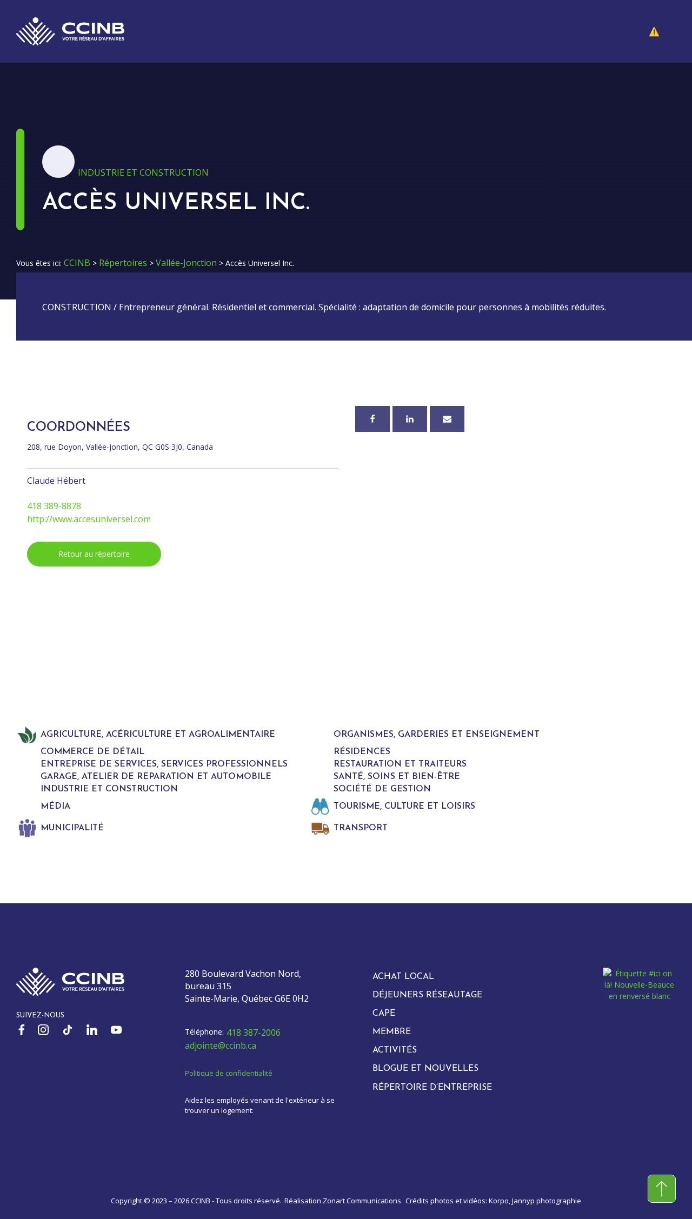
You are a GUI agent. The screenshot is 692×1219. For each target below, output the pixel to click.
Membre (391, 1032)
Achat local (403, 976)
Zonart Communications (362, 1200)
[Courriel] (447, 419)
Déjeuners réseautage (427, 995)
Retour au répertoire (94, 554)
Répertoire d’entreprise (432, 1087)
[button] (662, 31)
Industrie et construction (143, 172)
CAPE (383, 1013)
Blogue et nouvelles (425, 1068)
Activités (394, 1050)
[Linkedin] (409, 419)
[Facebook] (372, 419)
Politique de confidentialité (228, 1073)
